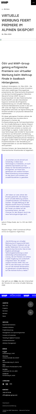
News (4, 316)
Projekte (5, 308)
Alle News (6, 9)
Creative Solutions (8, 327)
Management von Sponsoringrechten (14, 332)
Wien (12, 365)
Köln (11, 361)
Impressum (6, 403)
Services (5, 311)
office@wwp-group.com (10, 395)
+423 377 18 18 (7, 392)
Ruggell (9, 352)
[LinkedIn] (30, 312)
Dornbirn (10, 370)
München (11, 357)
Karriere (5, 313)
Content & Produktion (9, 335)
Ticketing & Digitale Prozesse (11, 338)
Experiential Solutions (9, 325)
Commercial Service (8, 340)
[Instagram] (30, 304)
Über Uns (5, 305)
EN (11, 384)
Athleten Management (9, 343)
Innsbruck (9, 374)
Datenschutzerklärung (9, 406)
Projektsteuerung (8, 330)
